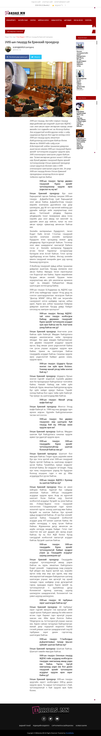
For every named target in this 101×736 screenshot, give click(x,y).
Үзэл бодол (20, 37)
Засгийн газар (23, 20)
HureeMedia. (70, 733)
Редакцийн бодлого (41, 726)
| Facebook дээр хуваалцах (17, 57)
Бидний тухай (25, 726)
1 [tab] (94, 8)
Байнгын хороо (43, 20)
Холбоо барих (81, 726)
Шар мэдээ (67, 20)
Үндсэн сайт (36, 2)
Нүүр (6, 37)
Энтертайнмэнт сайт (62, 2)
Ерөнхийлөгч (11, 20)
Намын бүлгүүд (56, 20)
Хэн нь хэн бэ (78, 20)
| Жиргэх (36, 57)
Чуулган (33, 20)
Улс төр (13, 37)
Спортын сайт (47, 2)
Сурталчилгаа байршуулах (62, 726)
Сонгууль (88, 20)
